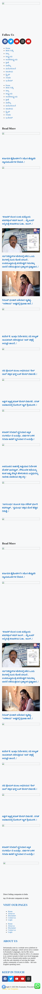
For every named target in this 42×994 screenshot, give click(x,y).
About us (11, 914)
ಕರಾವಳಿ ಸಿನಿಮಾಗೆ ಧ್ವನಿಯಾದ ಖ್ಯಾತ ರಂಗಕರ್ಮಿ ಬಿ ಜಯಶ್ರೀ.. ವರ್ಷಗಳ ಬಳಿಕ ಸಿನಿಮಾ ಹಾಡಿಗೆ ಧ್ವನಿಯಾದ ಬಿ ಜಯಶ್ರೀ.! (18, 435)
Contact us (12, 918)
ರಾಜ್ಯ (7, 54)
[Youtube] (17, 41)
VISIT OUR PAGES (15, 904)
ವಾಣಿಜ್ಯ (8, 66)
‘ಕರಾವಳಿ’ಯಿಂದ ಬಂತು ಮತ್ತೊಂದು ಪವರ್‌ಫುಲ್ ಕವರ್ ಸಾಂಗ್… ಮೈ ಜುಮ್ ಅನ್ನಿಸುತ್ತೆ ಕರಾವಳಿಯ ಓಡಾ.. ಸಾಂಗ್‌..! (18, 220)
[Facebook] (5, 41)
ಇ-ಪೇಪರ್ (9, 81)
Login (10, 920)
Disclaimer (12, 916)
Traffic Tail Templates (10, 989)
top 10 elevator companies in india (15, 898)
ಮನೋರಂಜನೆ (11, 69)
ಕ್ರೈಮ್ (8, 75)
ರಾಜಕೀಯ (9, 72)
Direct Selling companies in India (15, 894)
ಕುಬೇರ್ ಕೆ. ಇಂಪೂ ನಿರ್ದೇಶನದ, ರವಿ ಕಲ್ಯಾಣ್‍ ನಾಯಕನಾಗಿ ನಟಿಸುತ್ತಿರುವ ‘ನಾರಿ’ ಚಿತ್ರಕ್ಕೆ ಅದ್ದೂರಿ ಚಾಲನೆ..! (20, 340)
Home (8, 48)
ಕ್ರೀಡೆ (7, 63)
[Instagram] (22, 41)
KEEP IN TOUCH (13, 972)
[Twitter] (11, 41)
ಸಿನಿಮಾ (8, 78)
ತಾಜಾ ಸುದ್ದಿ (9, 50)
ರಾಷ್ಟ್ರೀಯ (9, 57)
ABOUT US (10, 941)
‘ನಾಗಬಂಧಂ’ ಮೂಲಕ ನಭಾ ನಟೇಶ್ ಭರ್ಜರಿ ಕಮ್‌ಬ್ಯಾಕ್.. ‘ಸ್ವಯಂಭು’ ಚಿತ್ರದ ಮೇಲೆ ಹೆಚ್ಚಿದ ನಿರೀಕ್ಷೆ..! (20, 507)
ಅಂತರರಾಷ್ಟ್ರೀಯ (12, 60)
